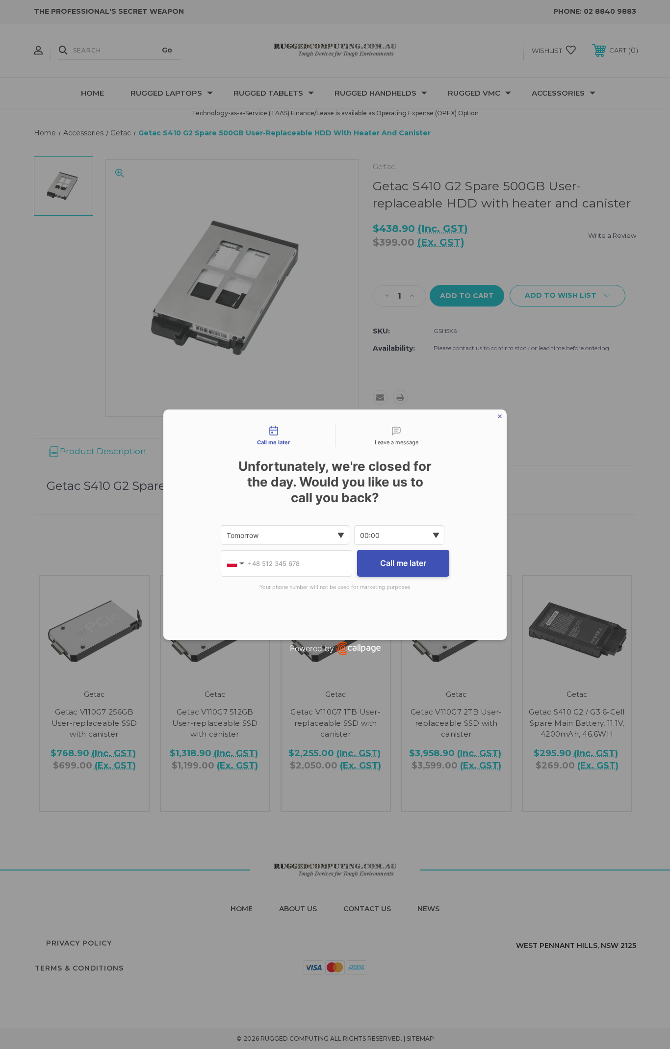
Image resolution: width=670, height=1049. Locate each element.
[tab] (273, 436)
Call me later (403, 563)
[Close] (499, 416)
